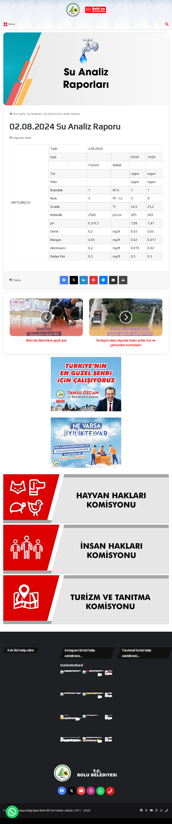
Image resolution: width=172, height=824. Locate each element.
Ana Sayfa (18, 113)
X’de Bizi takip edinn (20, 650)
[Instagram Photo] (71, 681)
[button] (12, 812)
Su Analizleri (34, 113)
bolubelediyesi (71, 665)
